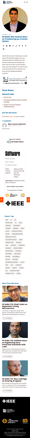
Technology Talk (10, 273)
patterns (8, 256)
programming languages (12, 262)
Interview (18, 242)
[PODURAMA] (22, 45)
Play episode (8, 318)
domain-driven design (17, 234)
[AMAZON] (13, 45)
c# (15, 222)
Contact (13, 430)
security (14, 267)
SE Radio (21, 267)
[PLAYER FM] (19, 45)
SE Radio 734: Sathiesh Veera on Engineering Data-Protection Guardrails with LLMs (14, 343)
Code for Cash (7, 97)
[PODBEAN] (25, 45)
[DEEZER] (16, 45)
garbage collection (11, 236)
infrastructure (9, 242)
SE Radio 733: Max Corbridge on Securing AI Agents (14, 380)
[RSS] (3, 49)
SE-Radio (8, 267)
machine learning (18, 248)
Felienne (16, 58)
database (8, 228)
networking (9, 253)
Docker (7, 234)
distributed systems (17, 231)
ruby (7, 265)
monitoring (18, 250)
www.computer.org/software (15, 186)
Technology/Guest (14, 270)
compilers (8, 225)
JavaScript (13, 245)
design (22, 228)
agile (7, 219)
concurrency (16, 225)
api (15, 219)
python (22, 262)
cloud (20, 222)
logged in (11, 116)
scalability (18, 265)
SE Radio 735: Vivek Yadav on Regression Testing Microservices (14, 306)
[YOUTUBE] (9, 45)
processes (15, 259)
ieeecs (20, 239)
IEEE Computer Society (11, 239)
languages (8, 248)
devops (7, 231)
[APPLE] (3, 45)
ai (11, 219)
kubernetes (21, 245)
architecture (9, 222)
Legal (17, 430)
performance (16, 256)
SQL (6, 270)
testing (18, 273)
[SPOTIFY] (6, 45)
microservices (9, 250)
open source (17, 253)
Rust (12, 265)
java (7, 245)
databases (15, 228)
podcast (8, 259)
